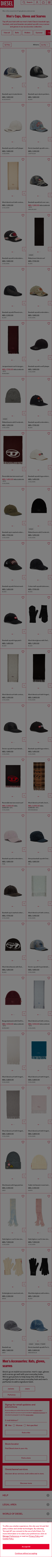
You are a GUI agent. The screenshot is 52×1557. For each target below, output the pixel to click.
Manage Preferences (11, 1536)
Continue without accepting (26, 1553)
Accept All (26, 1547)
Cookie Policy (8, 1539)
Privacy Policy (34, 1536)
